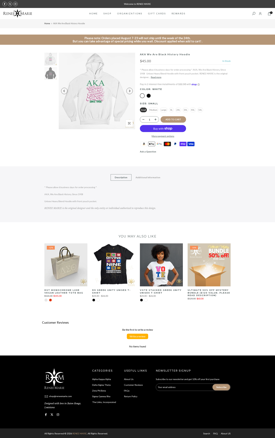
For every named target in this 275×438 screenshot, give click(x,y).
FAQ (215, 433)
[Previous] (64, 91)
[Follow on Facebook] (4, 4)
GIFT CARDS (157, 13)
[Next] (129, 91)
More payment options (163, 136)
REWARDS (179, 13)
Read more (156, 77)
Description (121, 177)
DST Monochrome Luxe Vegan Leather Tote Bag (63, 291)
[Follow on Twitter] (10, 4)
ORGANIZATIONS (129, 13)
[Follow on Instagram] (15, 4)
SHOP (107, 13)
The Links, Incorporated (104, 402)
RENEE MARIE (79, 433)
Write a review (137, 336)
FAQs (127, 390)
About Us (129, 379)
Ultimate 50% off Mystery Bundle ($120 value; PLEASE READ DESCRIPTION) (209, 293)
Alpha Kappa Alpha (101, 379)
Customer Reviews (133, 385)
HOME (93, 13)
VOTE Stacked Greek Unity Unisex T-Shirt (160, 291)
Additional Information (148, 177)
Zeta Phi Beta (99, 390)
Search (206, 433)
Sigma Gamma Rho (101, 396)
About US (226, 433)
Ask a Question (148, 151)
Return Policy (130, 396)
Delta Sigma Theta (101, 385)
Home (47, 23)
